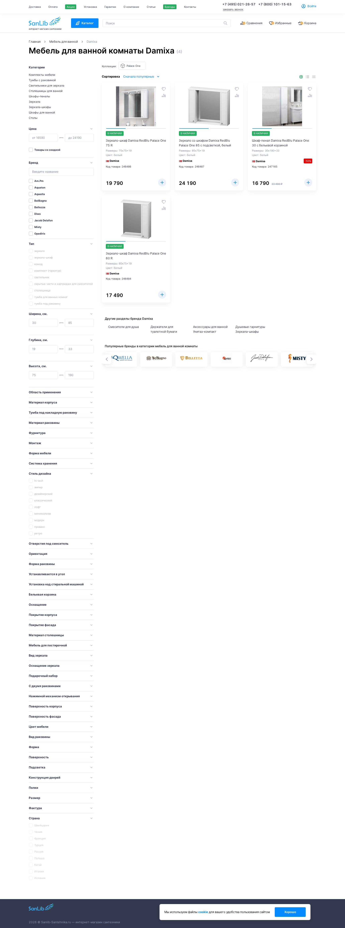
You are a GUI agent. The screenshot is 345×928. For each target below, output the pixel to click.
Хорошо (290, 912)
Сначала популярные (138, 76)
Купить (162, 182)
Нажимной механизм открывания (54, 696)
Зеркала (34, 101)
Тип (31, 244)
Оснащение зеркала (44, 666)
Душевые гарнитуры (250, 327)
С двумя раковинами (44, 686)
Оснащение (38, 605)
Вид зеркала (38, 655)
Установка (90, 6)
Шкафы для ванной (42, 112)
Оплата (53, 6)
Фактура (35, 808)
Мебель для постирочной (48, 645)
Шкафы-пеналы (39, 96)
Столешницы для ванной (45, 91)
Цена (33, 129)
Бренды (170, 6)
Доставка (35, 6)
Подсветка (37, 767)
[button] (311, 359)
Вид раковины (39, 737)
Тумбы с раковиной (42, 80)
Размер (34, 798)
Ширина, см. (38, 314)
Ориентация (38, 554)
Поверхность (39, 757)
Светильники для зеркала (46, 85)
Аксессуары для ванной (210, 327)
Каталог (87, 23)
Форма (34, 747)
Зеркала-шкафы (40, 107)
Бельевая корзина (42, 594)
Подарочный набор (43, 676)
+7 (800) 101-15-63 (274, 4)
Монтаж (35, 443)
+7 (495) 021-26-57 (239, 4)
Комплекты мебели (42, 74)
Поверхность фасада (45, 716)
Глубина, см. (38, 340)
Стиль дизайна (40, 473)
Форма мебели (40, 453)
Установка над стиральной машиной (56, 584)
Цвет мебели (38, 727)
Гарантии (110, 6)
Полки (33, 788)
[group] (121, 359)
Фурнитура (37, 433)
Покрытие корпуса (43, 615)
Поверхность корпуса (45, 706)
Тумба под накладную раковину (53, 412)
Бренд (33, 163)
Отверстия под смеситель (48, 543)
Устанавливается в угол (47, 574)
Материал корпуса (43, 402)
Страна (34, 818)
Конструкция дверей (44, 777)
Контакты (190, 6)
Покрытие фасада (42, 625)
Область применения (45, 392)
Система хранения (43, 463)
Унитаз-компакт (204, 331)
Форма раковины (42, 564)
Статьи (151, 6)
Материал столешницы (46, 635)
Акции (71, 6)
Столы (33, 117)
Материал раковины (44, 423)
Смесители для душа (123, 327)
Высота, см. (38, 366)
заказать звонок (233, 9)
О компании (131, 6)
